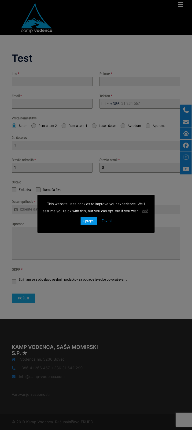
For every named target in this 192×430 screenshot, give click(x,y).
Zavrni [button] (106, 221)
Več (145, 211)
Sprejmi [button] (88, 221)
